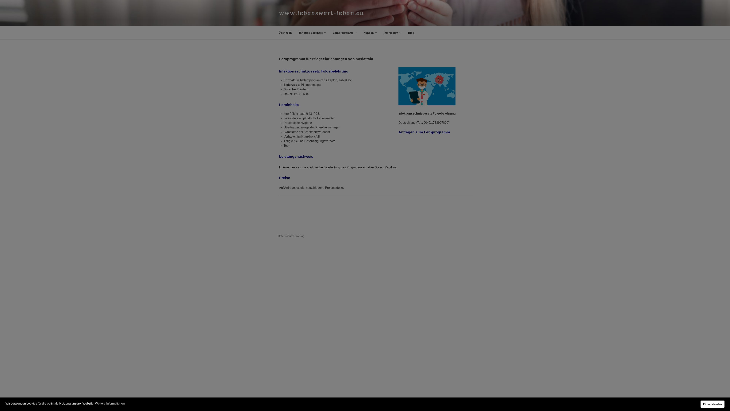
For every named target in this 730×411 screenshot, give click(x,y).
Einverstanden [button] (712, 404)
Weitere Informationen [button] (110, 403)
